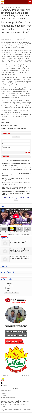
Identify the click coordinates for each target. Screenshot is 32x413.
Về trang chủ (5, 375)
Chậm (7, 290)
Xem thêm (16, 136)
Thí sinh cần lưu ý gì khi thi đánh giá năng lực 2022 (16, 160)
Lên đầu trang (27, 375)
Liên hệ (5, 385)
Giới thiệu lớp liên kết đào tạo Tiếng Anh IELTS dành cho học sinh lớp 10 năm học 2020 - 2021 (16, 187)
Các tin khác (5, 156)
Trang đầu (7, 197)
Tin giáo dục (16, 7)
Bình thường (9, 285)
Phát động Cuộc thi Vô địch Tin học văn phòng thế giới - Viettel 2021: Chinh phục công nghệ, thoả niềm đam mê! (17, 169)
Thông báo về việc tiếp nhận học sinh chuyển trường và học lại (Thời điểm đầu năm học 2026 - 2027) (20, 250)
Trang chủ (7, 7)
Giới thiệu (5, 383)
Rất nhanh (9, 283)
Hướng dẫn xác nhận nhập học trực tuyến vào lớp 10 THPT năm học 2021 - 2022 (16, 164)
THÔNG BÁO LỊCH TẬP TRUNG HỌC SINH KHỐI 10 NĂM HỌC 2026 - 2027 (19, 257)
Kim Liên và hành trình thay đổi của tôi (4, 233)
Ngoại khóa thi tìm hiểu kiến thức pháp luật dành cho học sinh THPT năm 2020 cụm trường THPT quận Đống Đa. (16, 193)
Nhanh (8, 288)
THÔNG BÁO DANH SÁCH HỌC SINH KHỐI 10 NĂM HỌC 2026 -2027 (20, 241)
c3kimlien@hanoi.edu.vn (9, 397)
